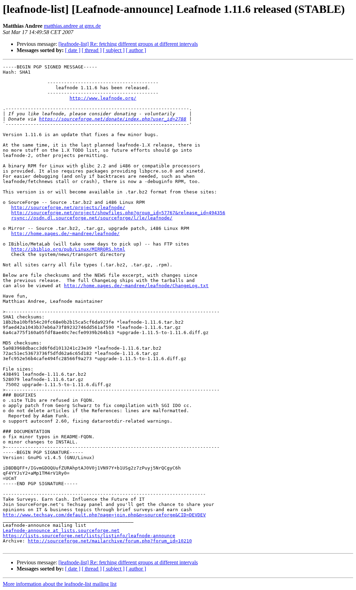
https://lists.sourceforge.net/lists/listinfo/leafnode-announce (89, 535)
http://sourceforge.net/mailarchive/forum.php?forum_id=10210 (110, 540)
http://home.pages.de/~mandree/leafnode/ (65, 233)
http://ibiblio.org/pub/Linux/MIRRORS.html (68, 249)
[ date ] (72, 50)
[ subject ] (113, 50)
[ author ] (136, 50)
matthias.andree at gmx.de (72, 26)
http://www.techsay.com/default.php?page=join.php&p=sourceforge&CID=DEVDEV (104, 514)
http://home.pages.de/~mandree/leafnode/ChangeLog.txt (136, 285)
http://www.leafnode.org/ (103, 98)
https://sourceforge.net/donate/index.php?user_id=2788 (112, 119)
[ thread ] (92, 50)
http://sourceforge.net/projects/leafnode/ (68, 207)
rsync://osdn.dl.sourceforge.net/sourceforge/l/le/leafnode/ (91, 218)
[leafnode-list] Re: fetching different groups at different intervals (128, 44)
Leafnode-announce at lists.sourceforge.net (61, 530)
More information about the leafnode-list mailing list (59, 584)
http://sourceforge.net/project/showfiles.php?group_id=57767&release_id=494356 (118, 212)
